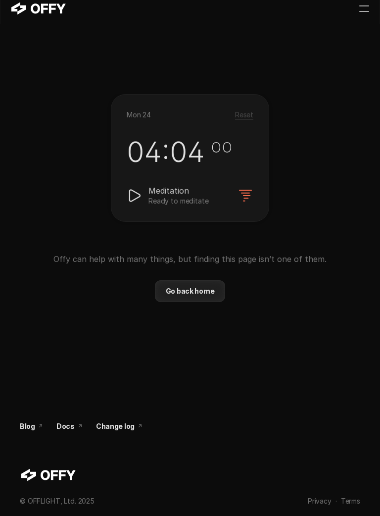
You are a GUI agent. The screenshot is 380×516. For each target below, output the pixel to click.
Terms (350, 501)
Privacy (320, 501)
